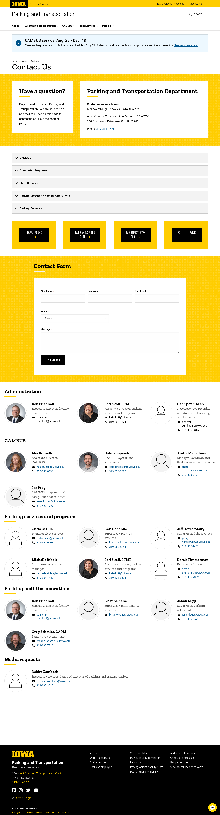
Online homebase (100, 757)
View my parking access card (186, 767)
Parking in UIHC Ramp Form (145, 757)
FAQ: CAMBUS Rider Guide (85, 234)
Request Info (195, 3)
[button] (196, 14)
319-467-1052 (45, 505)
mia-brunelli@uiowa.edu (51, 466)
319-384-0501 (45, 542)
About (24, 61)
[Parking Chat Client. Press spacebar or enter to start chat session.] (212, 807)
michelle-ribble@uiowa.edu (52, 573)
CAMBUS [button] (67, 25)
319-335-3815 (190, 430)
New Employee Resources (170, 3)
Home (14, 61)
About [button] (15, 25)
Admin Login (23, 798)
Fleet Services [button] (87, 25)
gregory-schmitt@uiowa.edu (53, 640)
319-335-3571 (190, 618)
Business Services (38, 4)
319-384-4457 (45, 577)
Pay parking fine (179, 762)
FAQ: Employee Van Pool (135, 234)
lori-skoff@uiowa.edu (122, 417)
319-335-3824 (117, 422)
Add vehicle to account (183, 753)
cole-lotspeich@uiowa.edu (125, 466)
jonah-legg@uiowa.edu (195, 614)
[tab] (110, 158)
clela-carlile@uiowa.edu (50, 538)
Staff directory (98, 762)
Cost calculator (138, 753)
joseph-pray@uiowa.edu (51, 501)
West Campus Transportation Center (40, 773)
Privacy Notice (18, 812)
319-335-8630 (45, 471)
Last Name (93, 291)
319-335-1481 (190, 546)
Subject (45, 311)
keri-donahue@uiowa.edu (124, 542)
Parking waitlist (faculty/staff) (146, 767)
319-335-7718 (45, 645)
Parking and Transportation (44, 14)
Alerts (93, 753)
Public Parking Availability (144, 771)
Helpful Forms (34, 232)
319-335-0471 (190, 474)
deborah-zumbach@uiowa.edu (54, 681)
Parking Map (137, 762)
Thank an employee (101, 767)
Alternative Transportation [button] (40, 25)
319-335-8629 (117, 471)
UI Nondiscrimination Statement (40, 812)
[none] (110, 158)
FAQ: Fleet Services (187, 232)
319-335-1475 (105, 128)
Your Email (140, 291)
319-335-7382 (190, 577)
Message (45, 329)
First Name (46, 291)
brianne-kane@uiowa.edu (124, 614)
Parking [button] (106, 25)
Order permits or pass (182, 757)
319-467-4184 (117, 546)
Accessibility (63, 812)
